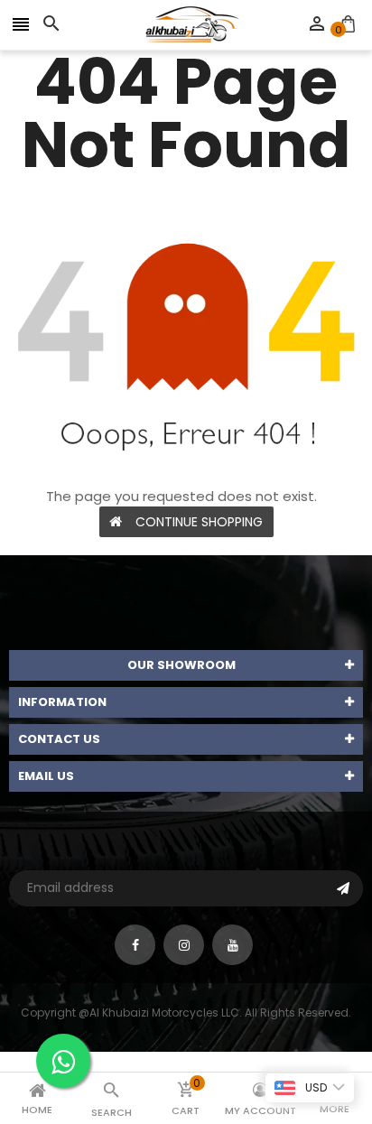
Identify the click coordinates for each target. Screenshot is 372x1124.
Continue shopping (199, 522)
